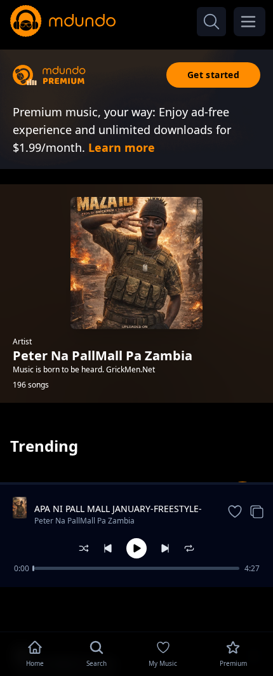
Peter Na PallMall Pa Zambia (84, 520)
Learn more (121, 147)
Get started (213, 75)
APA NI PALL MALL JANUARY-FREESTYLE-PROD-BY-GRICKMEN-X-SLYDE (118, 509)
